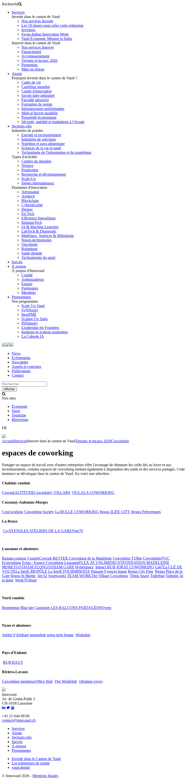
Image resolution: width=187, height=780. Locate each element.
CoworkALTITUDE (18, 492)
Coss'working (12, 512)
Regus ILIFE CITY (115, 512)
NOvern (105, 608)
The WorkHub (66, 681)
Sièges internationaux (37, 183)
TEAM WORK (79, 576)
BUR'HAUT (13, 662)
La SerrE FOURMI (63, 571)
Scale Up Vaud (33, 306)
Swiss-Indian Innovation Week (45, 34)
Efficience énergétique (38, 218)
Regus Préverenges (146, 512)
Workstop (82, 635)
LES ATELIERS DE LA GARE (46, 531)
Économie (19, 406)
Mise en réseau (32, 69)
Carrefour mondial (35, 87)
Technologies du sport (38, 257)
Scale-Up (28, 179)
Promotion (29, 65)
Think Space (139, 576)
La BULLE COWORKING (77, 512)
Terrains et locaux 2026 (39, 60)
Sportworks (57, 576)
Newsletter (20, 362)
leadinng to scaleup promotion (44, 332)
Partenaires (29, 288)
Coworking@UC (156, 558)
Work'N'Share (26, 580)
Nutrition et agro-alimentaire (43, 144)
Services (18, 12)
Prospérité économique (38, 117)
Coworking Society (39, 512)
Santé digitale (31, 253)
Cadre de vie (31, 82)
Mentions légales (45, 776)
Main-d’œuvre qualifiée (39, 113)
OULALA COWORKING (93, 492)
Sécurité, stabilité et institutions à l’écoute (52, 122)
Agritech (28, 196)
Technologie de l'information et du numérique (56, 152)
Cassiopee (42, 608)
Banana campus (14, 558)
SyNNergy (29, 310)
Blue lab (26, 608)
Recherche (10, 4)
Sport (16, 411)
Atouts (17, 74)
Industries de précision (38, 139)
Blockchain (30, 201)
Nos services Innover (37, 47)
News (16, 353)
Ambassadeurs (32, 279)
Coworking (120, 441)
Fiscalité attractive (35, 100)
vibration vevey (91, 681)
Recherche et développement (43, 174)
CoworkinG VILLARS (52, 492)
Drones (27, 209)
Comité (27, 275)
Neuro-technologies (36, 240)
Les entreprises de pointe (31, 763)
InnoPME (29, 314)
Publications (21, 371)
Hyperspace (84, 567)
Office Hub (44, 681)
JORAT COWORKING (135, 567)
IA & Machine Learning (39, 227)
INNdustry (29, 323)
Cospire (33, 558)
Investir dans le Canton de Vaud (36, 759)
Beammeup (10, 608)
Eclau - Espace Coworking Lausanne (50, 563)
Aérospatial (30, 192)
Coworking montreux (18, 681)
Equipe (26, 284)
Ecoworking (11, 563)
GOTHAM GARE (59, 567)
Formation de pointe (36, 104)
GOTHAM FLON (30, 567)
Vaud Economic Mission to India (46, 38)
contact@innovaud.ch (19, 720)
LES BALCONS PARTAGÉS (75, 608)
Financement (31, 52)
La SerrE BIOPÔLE (31, 571)
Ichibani (22, 635)
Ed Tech (27, 214)
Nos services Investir (37, 21)
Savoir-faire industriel (38, 95)
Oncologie (29, 244)
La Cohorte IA (32, 336)
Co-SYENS (12, 531)
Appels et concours (26, 366)
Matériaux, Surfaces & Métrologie (47, 236)
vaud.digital (21, 767)
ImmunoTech (31, 222)
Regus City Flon (140, 571)
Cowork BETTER (54, 558)
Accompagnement (35, 56)
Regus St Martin (23, 576)
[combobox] (24, 384)
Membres (28, 292)
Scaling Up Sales (34, 319)
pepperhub (38, 635)
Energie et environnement (41, 135)
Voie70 (77, 531)
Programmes (21, 297)
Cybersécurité (32, 205)
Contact (18, 375)
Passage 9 (98, 571)
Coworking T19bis (127, 558)
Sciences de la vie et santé (41, 148)
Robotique (29, 249)
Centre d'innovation (36, 91)
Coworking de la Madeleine (90, 558)
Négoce (27, 165)
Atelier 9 (8, 635)
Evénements (21, 358)
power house (117, 571)
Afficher (9, 389)
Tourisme (19, 415)
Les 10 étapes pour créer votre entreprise (52, 25)
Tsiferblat (157, 576)
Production (29, 170)
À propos (19, 266)
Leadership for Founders (40, 328)
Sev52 (42, 576)
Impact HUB (105, 567)
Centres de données (36, 161)
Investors (28, 30)
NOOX (84, 571)
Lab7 (159, 567)
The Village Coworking (109, 576)
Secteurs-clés (22, 126)
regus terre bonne (60, 635)
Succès (17, 262)
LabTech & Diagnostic (38, 231)
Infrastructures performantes (42, 109)
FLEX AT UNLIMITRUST (100, 563)
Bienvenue (20, 419)
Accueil (8, 441)
